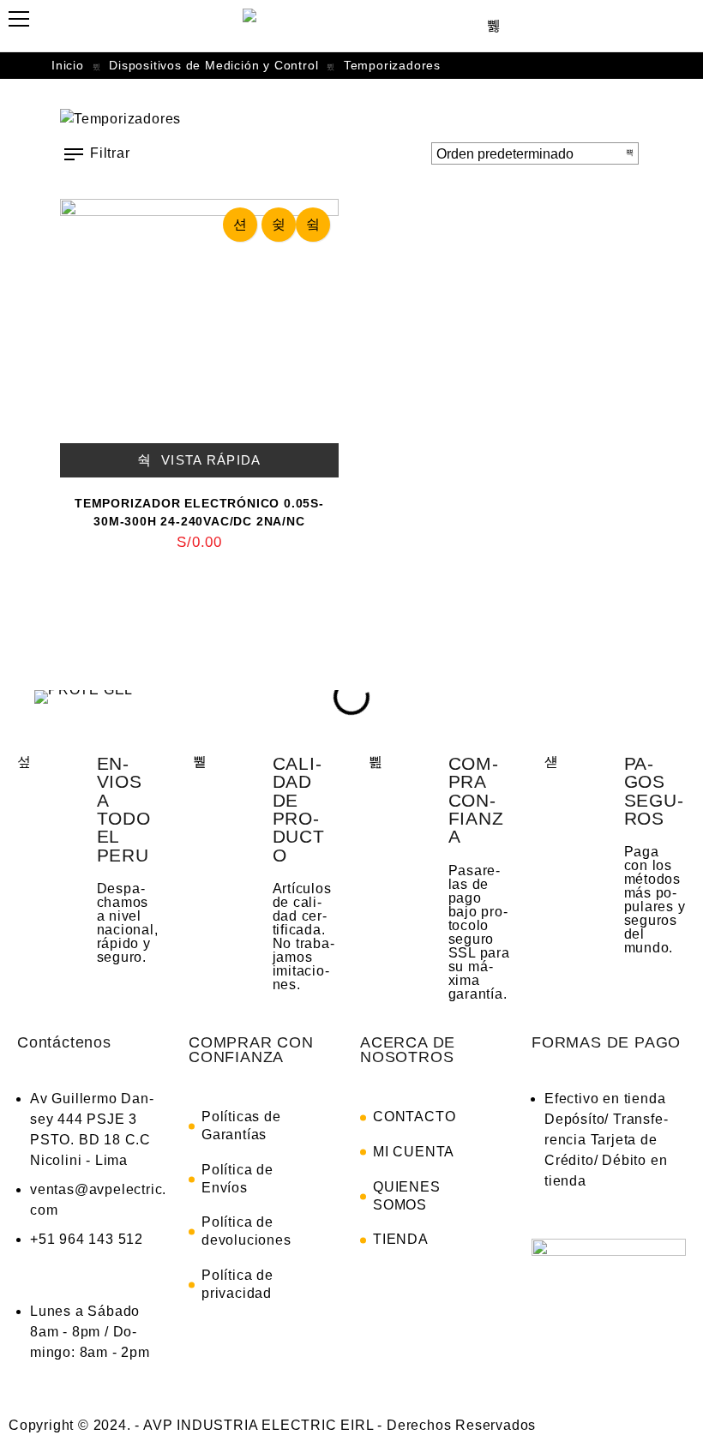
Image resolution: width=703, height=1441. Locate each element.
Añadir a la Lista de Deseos (278, 224)
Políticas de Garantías (241, 1125)
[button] (42, 697)
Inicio (67, 65)
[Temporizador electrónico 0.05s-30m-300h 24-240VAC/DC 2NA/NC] (199, 338)
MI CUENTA (413, 1151)
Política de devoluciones (246, 1231)
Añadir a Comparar (313, 224)
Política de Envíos (237, 1178)
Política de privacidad (237, 1284)
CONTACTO (414, 1116)
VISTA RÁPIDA (209, 460)
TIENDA (401, 1239)
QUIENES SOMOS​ (407, 1196)
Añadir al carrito (240, 224)
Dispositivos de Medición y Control (213, 65)
